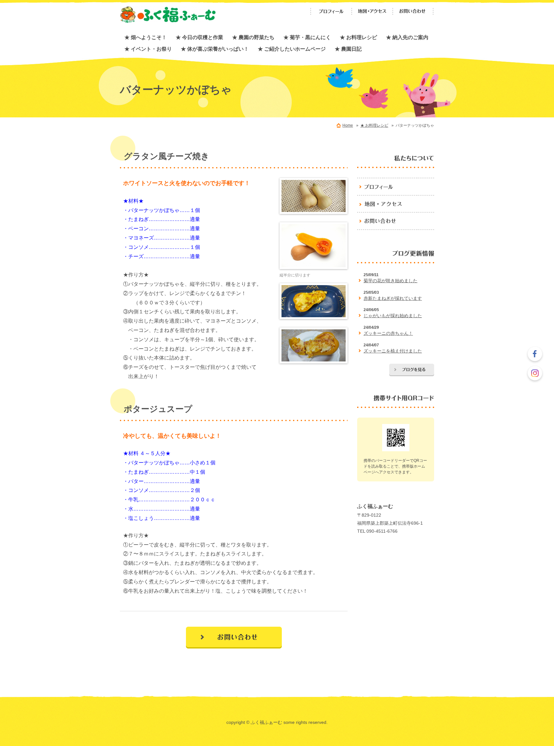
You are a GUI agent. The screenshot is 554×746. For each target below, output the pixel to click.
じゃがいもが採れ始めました (393, 315)
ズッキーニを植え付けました (393, 350)
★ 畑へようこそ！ (145, 37)
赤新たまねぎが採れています (393, 298)
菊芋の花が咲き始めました (390, 280)
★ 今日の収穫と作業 (199, 37)
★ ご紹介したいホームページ (292, 49)
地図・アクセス (372, 11)
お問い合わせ (413, 11)
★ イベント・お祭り (148, 49)
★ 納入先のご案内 (407, 37)
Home (347, 125)
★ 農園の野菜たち (253, 37)
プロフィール (331, 11)
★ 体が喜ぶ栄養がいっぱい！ (215, 49)
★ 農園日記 (348, 49)
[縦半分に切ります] (314, 247)
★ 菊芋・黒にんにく (307, 37)
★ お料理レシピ (358, 37)
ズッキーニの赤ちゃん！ (388, 333)
